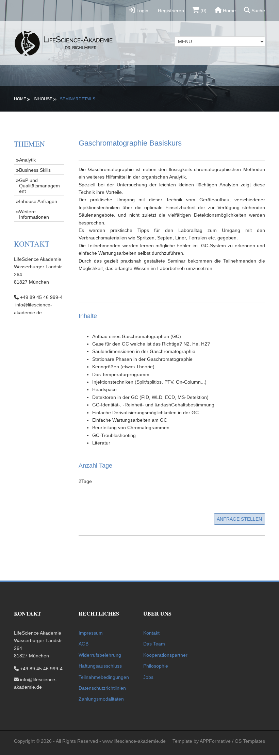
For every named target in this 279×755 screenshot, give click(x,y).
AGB (83, 644)
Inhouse (43, 99)
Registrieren (170, 10)
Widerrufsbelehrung (100, 655)
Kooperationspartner (165, 655)
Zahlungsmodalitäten (101, 699)
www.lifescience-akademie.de (134, 741)
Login (141, 10)
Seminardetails (77, 99)
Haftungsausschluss (100, 666)
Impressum (91, 633)
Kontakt (151, 633)
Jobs (148, 677)
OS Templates (250, 741)
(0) (203, 10)
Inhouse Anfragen (38, 201)
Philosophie (155, 666)
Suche (257, 10)
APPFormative (215, 741)
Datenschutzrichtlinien (102, 688)
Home (228, 10)
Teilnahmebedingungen (104, 677)
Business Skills (35, 170)
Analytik (27, 160)
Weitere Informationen (34, 214)
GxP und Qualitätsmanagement (39, 186)
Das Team (154, 644)
